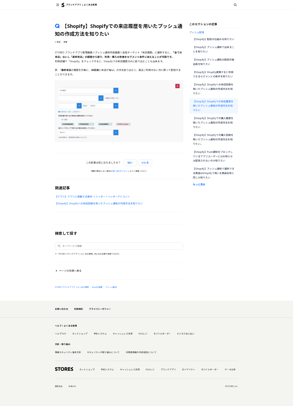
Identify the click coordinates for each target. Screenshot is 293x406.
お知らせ (72, 386)
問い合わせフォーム (120, 171)
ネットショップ (79, 333)
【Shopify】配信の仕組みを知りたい (213, 39)
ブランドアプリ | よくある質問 (81, 4)
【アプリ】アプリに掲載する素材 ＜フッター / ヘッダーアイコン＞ (92, 196)
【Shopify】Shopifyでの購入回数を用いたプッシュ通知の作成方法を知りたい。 (213, 139)
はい (130, 162)
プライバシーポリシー (100, 308)
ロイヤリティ (188, 369)
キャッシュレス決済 (122, 333)
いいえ (145, 162)
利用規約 (78, 308)
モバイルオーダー (162, 333)
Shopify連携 (97, 287)
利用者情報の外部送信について (141, 352)
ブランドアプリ (168, 369)
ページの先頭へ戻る (70, 270)
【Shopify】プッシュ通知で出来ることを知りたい (213, 49)
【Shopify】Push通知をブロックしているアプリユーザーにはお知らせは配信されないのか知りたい (213, 156)
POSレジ (143, 333)
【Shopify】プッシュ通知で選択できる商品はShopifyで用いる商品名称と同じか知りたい (213, 173)
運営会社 (58, 386)
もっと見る (199, 184)
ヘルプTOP (60, 333)
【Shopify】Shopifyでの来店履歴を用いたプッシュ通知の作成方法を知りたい (213, 106)
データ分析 (230, 369)
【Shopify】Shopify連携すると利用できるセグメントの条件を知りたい (213, 74)
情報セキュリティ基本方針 (68, 352)
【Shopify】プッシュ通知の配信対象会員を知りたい (213, 62)
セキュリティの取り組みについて (103, 352)
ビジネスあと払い (186, 333)
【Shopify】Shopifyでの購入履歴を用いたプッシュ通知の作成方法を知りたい (213, 123)
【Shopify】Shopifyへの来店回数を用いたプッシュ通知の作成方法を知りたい (213, 89)
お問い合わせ (61, 308)
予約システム (100, 333)
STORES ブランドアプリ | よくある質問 (72, 287)
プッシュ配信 (196, 32)
